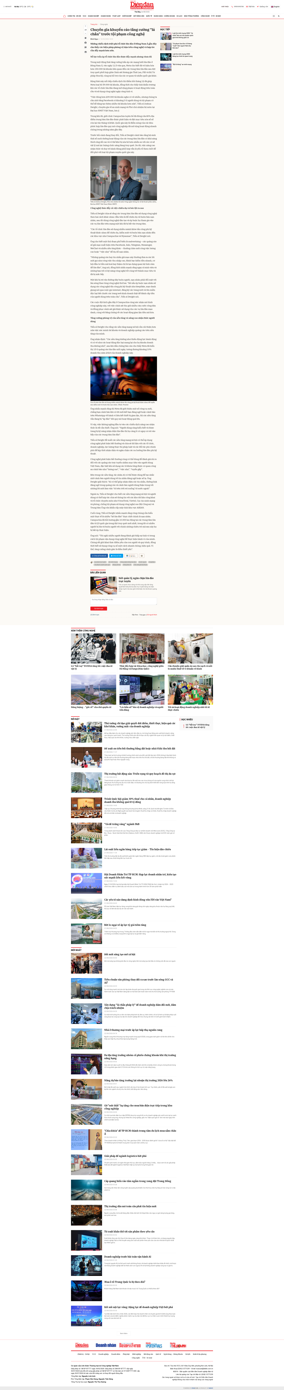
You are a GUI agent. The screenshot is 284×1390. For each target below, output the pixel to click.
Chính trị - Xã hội (74, 16)
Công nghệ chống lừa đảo (128, 562)
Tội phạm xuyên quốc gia (102, 564)
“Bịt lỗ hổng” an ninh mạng (182, 64)
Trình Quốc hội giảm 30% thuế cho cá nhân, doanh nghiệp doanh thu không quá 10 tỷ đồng (137, 800)
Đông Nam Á (127, 564)
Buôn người (142, 562)
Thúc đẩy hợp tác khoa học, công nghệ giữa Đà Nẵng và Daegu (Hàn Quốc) (141, 667)
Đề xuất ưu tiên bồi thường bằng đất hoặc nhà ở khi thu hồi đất (139, 748)
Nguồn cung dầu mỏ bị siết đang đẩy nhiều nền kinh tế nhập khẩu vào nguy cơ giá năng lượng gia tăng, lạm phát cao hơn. (139, 1214)
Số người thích (152, 615)
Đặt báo (252, 7)
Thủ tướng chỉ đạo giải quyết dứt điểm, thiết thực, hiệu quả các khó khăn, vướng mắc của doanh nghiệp (139, 725)
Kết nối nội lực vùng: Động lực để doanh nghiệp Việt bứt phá (138, 1307)
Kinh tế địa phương (191, 16)
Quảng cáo (264, 7)
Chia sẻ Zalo (117, 556)
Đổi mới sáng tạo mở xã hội (119, 954)
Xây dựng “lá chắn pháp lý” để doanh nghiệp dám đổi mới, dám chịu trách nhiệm (140, 1006)
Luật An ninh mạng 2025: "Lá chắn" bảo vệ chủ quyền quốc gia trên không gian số (183, 35)
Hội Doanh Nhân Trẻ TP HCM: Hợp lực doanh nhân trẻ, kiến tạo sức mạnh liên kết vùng (140, 876)
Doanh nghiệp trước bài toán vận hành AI (127, 1256)
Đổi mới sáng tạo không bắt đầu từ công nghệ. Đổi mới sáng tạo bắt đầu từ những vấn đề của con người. (140, 961)
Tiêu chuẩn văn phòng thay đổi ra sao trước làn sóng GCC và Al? (138, 981)
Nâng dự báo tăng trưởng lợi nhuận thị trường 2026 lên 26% (138, 1080)
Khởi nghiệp (127, 16)
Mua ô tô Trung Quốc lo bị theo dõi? (124, 1282)
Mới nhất (8, 6)
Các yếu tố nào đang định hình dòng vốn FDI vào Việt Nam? (137, 899)
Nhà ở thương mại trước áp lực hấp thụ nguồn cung (133, 1030)
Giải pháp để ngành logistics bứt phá (125, 1156)
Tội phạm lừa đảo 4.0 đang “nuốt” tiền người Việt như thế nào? (182, 46)
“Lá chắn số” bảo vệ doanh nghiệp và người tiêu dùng (141, 708)
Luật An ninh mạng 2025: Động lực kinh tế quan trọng (182, 55)
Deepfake (152, 562)
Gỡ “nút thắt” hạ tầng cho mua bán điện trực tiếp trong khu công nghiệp (138, 1107)
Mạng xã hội (116, 564)
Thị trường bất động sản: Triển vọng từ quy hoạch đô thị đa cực (140, 773)
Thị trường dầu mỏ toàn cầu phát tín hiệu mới (130, 1206)
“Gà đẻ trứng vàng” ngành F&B (121, 824)
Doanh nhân (106, 16)
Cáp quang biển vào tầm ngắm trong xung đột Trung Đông (137, 1181)
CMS (194, 1388)
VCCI (84, 16)
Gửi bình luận (98, 608)
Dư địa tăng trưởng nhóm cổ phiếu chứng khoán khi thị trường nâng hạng (140, 1057)
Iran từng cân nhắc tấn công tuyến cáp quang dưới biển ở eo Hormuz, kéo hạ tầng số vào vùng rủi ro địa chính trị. (139, 1189)
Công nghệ (205, 16)
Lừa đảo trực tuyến (100, 562)
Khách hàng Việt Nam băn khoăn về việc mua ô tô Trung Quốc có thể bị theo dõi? (132, 1289)
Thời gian (142, 615)
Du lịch (179, 16)
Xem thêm (123, 1333)
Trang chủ (93, 24)
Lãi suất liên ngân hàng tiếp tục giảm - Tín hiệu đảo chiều (137, 849)
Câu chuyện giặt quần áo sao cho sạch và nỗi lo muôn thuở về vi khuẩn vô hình (190, 667)
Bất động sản (138, 16)
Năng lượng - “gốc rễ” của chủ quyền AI (91, 707)
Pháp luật (116, 16)
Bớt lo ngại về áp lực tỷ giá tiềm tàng (125, 925)
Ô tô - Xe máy (216, 16)
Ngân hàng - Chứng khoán (164, 16)
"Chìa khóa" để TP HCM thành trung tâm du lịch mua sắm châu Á (140, 1132)
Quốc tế (149, 16)
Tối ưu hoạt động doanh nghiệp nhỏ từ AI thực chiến (189, 708)
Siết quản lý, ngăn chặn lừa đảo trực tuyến (136, 580)
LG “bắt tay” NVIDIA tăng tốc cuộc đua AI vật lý (91, 667)
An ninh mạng (113, 562)
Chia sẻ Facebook (100, 556)
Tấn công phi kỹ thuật (140, 564)
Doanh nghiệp (93, 16)
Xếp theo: (135, 615)
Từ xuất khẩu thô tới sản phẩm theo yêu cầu (129, 1231)
